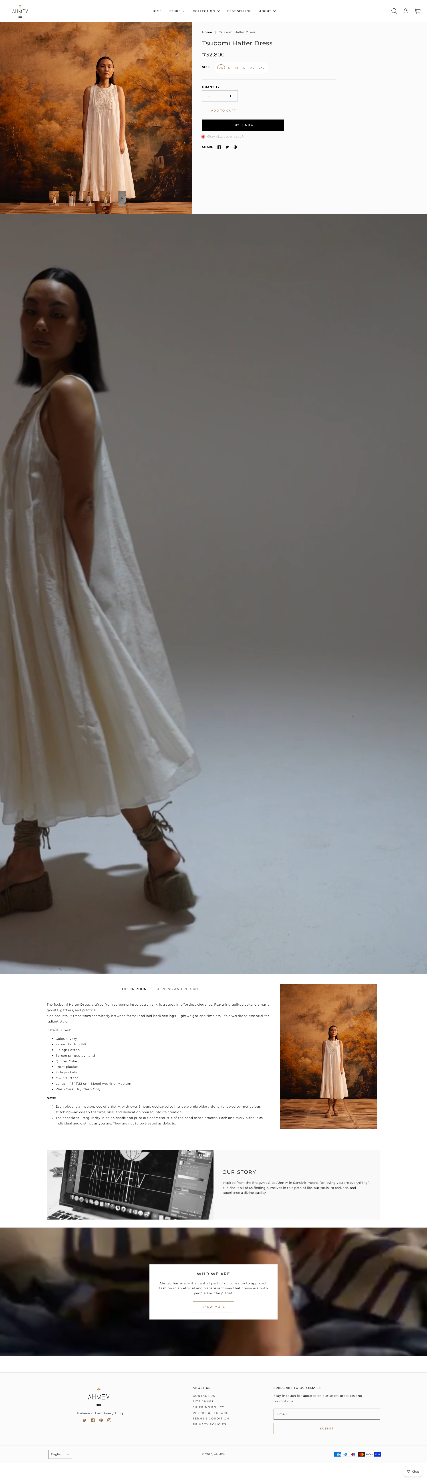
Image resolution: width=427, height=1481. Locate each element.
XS (221, 67)
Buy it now (243, 125)
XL (252, 67)
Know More (213, 1306)
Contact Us (204, 1395)
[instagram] (109, 1421)
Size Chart (203, 1401)
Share (207, 147)
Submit (327, 1428)
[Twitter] (227, 147)
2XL (261, 67)
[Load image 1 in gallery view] (54, 199)
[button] (394, 11)
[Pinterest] (235, 147)
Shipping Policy (208, 1407)
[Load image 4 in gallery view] (105, 199)
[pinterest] (101, 1421)
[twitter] (85, 1421)
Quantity (211, 87)
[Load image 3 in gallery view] (88, 199)
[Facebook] (219, 147)
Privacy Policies (209, 1424)
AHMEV (219, 1454)
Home (207, 32)
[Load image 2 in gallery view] (71, 199)
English (57, 1454)
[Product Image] (96, 118)
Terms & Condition (211, 1418)
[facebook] (93, 1421)
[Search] (394, 11)
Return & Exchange (212, 1413)
